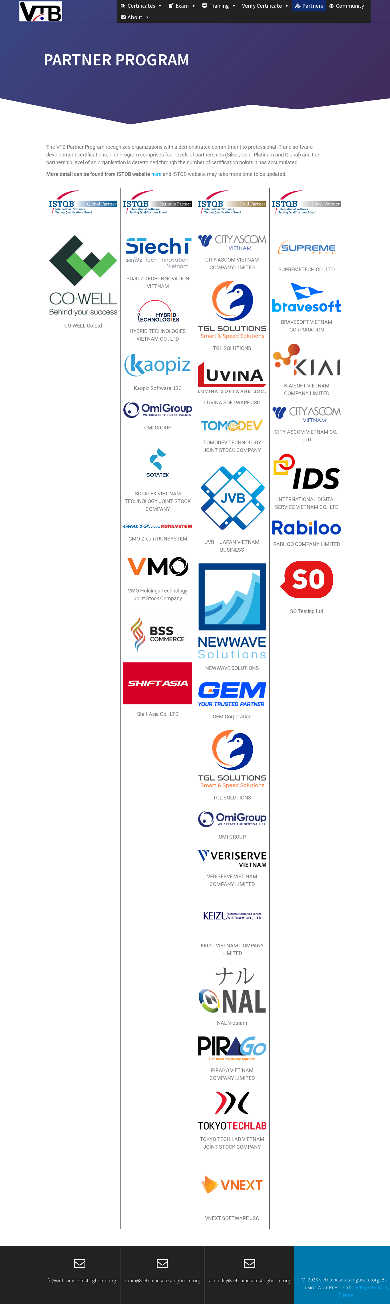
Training (219, 5)
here (156, 174)
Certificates (141, 5)
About (135, 17)
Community (350, 5)
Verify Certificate (262, 5)
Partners (312, 5)
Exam (182, 5)
